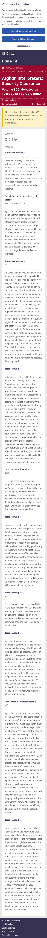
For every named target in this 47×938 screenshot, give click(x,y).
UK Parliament (8, 71)
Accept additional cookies (23, 31)
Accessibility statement (12, 935)
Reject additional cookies (23, 39)
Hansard (9, 61)
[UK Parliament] (9, 53)
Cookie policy (7, 924)
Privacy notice (8, 931)
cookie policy (13, 24)
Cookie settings (23, 46)
